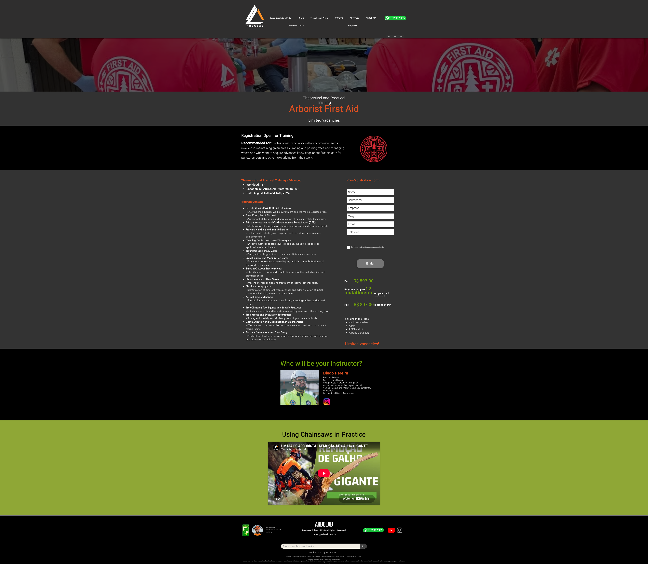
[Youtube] (391, 530)
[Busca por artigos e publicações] (363, 546)
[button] (339, 18)
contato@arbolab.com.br (324, 534)
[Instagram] (399, 530)
